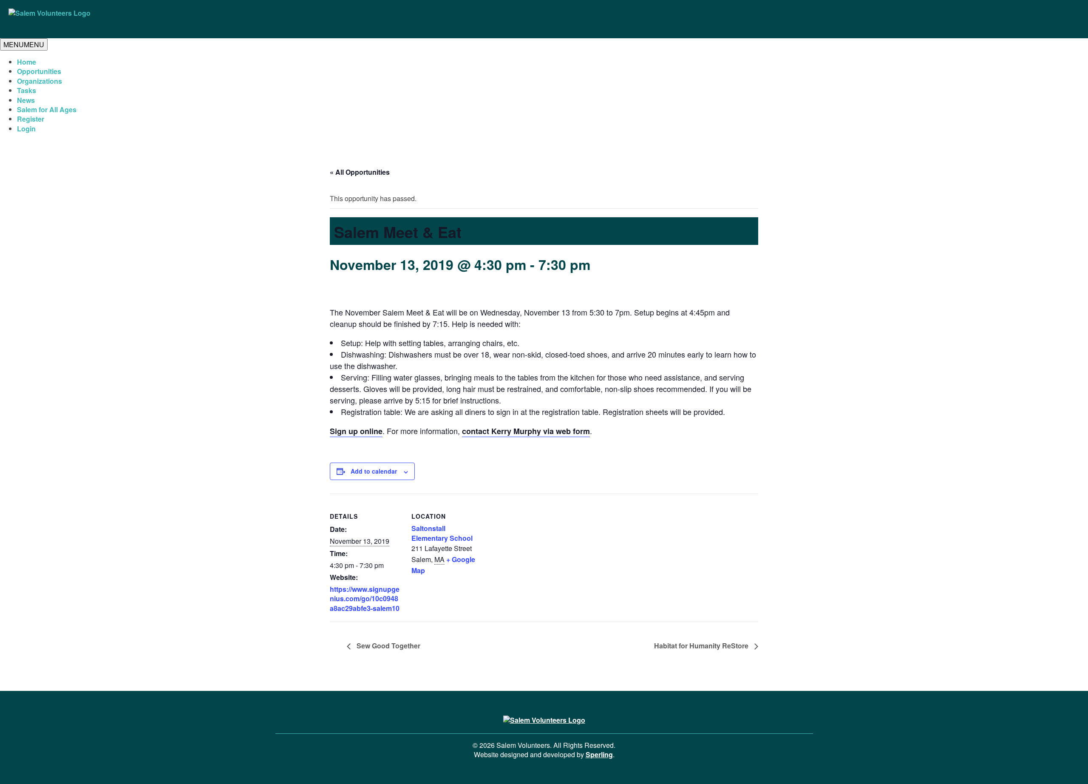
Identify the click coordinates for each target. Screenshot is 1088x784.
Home (26, 62)
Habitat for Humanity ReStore (702, 645)
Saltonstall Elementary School (442, 533)
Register (30, 119)
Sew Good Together (387, 645)
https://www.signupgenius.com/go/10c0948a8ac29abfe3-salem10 (365, 598)
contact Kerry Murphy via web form (526, 431)
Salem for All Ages (46, 109)
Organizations (39, 81)
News (26, 100)
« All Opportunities (360, 172)
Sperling (599, 754)
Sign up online (356, 431)
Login (26, 129)
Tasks (26, 90)
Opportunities (39, 71)
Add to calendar (374, 471)
